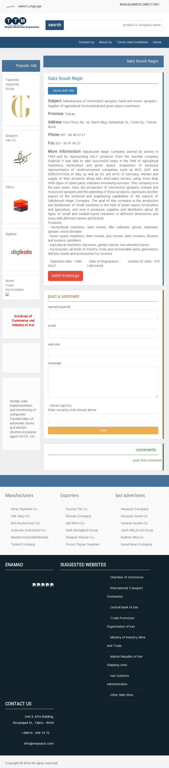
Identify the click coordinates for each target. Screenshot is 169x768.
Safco (10, 187)
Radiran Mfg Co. (132, 537)
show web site (63, 90)
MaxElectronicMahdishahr (29, 537)
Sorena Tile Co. (77, 509)
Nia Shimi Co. (75, 523)
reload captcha (60, 405)
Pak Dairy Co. (20, 516)
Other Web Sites (121, 695)
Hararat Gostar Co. (135, 523)
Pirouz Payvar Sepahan (82, 544)
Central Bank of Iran (124, 607)
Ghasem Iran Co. (12, 138)
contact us (86, 42)
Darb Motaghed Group (82, 530)
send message (65, 276)
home (157, 42)
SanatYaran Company (136, 544)
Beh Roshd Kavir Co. (26, 523)
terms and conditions (132, 42)
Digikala (11, 234)
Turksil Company (23, 544)
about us (105, 42)
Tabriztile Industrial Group (12, 84)
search (54, 25)
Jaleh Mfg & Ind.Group (137, 530)
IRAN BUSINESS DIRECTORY (139, 5)
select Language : (28, 6)
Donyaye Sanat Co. (135, 516)
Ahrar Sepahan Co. (24, 509)
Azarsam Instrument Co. (29, 530)
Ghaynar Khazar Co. (80, 537)
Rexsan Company (78, 516)
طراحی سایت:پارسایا (2, 58)
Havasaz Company (134, 509)
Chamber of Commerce (126, 577)
